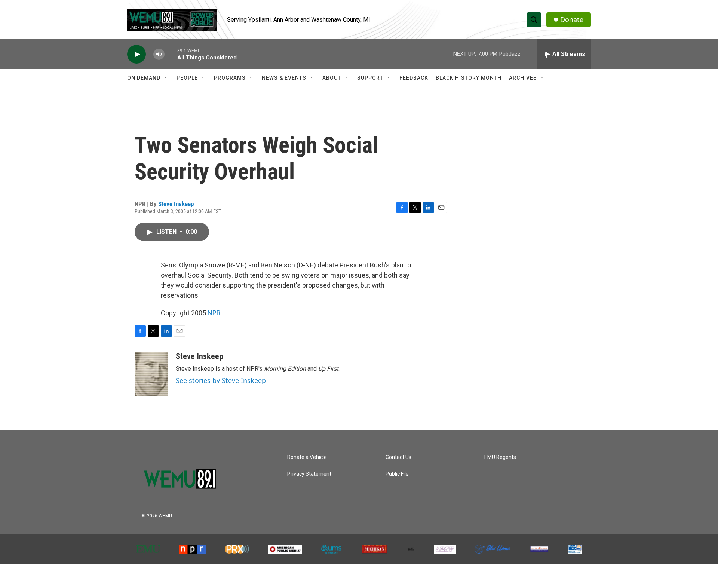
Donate (571, 20)
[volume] (159, 54)
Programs (230, 78)
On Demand (143, 78)
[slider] (171, 54)
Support (370, 78)
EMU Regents (500, 457)
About (331, 78)
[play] (136, 54)
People (187, 78)
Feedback (413, 78)
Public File (397, 474)
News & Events (284, 78)
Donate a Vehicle (307, 457)
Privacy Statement (309, 474)
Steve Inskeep (176, 204)
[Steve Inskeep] (151, 374)
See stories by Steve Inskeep (221, 380)
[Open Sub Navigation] (166, 78)
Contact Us (398, 457)
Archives (523, 78)
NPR (214, 313)
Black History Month (468, 78)
